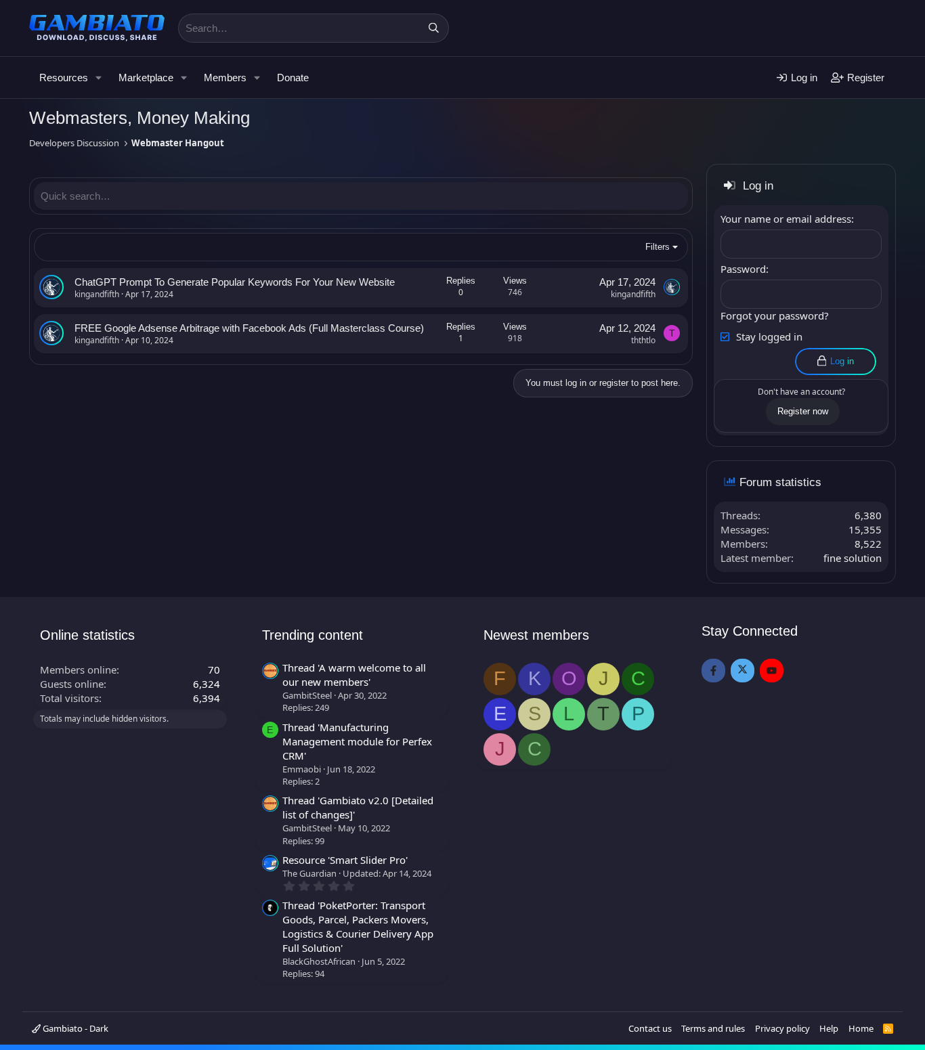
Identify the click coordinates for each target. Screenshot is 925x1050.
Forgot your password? (774, 315)
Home (861, 1028)
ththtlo (643, 340)
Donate (293, 77)
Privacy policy (782, 1028)
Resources (63, 77)
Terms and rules (713, 1028)
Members (225, 77)
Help (828, 1028)
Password (743, 269)
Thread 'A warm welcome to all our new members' (354, 674)
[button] (98, 77)
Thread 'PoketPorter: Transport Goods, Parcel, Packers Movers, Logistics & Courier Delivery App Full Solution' (357, 926)
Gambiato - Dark (74, 1028)
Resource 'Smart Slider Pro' (345, 860)
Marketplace (146, 77)
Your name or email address (785, 218)
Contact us (650, 1028)
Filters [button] (657, 247)
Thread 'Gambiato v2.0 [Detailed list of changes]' (357, 807)
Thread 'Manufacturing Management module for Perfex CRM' (357, 741)
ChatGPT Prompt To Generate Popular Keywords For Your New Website (234, 282)
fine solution (852, 558)
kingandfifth (96, 294)
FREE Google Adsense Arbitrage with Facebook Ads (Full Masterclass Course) (249, 328)
